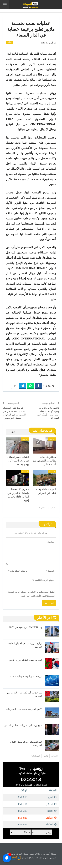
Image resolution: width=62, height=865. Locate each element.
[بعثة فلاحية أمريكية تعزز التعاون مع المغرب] (52, 696)
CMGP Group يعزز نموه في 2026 (25, 627)
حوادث (9, 42)
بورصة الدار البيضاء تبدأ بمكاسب (26, 676)
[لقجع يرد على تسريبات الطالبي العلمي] (52, 729)
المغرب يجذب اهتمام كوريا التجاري (25, 660)
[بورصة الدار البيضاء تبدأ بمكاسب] (52, 680)
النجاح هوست (28, 857)
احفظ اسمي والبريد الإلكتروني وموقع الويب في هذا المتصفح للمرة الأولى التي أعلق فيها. (31, 594)
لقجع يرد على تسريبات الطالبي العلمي (23, 725)
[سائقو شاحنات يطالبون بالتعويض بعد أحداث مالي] (44, 445)
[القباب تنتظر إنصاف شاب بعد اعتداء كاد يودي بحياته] (17, 445)
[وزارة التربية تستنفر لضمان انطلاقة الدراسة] (52, 647)
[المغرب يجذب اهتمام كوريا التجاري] (52, 663)
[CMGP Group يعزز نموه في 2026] (52, 631)
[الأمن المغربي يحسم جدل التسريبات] (52, 713)
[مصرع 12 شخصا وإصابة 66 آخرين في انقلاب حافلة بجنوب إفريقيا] (17, 478)
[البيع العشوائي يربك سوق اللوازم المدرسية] (52, 745)
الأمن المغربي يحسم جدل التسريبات (24, 709)
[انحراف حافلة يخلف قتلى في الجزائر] (44, 478)
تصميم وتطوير (50, 857)
